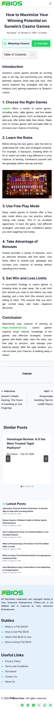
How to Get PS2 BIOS (17, 632)
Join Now (42, 43)
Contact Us (11, 676)
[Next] (46, 458)
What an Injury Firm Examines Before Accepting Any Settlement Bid (27, 556)
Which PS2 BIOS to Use (18, 637)
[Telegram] (39, 705)
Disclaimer (11, 671)
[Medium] (33, 705)
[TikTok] (44, 705)
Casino (44, 33)
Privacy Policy (13, 661)
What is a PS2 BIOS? (16, 626)
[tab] (21, 486)
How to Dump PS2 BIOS (18, 642)
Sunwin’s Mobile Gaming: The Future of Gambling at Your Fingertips (12, 399)
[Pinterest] (27, 705)
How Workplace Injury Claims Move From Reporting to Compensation (26, 568)
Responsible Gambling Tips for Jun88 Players (43, 397)
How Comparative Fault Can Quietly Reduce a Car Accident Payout (26, 533)
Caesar (13, 33)
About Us (10, 681)
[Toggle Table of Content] (31, 54)
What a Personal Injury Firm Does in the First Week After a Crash (26, 545)
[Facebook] (22, 705)
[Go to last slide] (8, 458)
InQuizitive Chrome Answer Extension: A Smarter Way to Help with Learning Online (25, 509)
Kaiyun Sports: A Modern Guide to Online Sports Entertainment (25, 521)
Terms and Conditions (16, 666)
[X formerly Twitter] (50, 705)
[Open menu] (50, 3)
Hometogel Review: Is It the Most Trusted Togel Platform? (26, 443)
